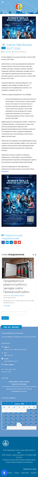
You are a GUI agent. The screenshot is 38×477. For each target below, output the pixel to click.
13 (19, 396)
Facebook (3, 242)
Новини (16, 451)
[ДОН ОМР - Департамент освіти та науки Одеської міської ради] (19, 6)
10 (4, 396)
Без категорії (7, 52)
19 (14, 400)
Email (19, 242)
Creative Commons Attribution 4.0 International (19, 441)
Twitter (7, 242)
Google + (15, 242)
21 (24, 400)
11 (9, 396)
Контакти (33, 451)
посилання (5, 171)
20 (19, 400)
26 (14, 403)
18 (9, 400)
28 (24, 403)
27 (19, 403)
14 (24, 396)
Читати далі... (7, 284)
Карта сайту (25, 451)
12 (14, 396)
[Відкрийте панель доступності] (4, 473)
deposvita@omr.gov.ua (11, 340)
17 (4, 400)
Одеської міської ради (22, 365)
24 (4, 403)
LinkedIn (11, 242)
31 (4, 406)
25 (9, 403)
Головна (9, 451)
